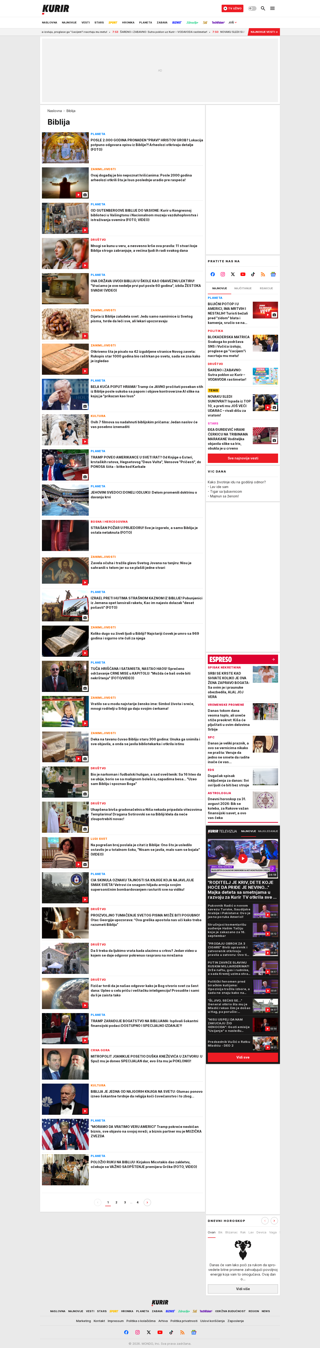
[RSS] (263, 274)
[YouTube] (243, 274)
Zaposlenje (235, 1321)
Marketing (83, 1321)
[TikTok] (253, 274)
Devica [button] (261, 1232)
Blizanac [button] (231, 1232)
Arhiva (163, 1321)
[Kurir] (55, 8)
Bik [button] (220, 1232)
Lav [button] (251, 1232)
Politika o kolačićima (141, 1321)
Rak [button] (243, 1232)
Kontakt (99, 1321)
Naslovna (55, 111)
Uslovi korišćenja (212, 1321)
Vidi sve (242, 1057)
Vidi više (243, 1289)
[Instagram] (223, 274)
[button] (274, 1220)
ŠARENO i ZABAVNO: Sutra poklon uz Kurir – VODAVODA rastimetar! (125, 32)
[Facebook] (213, 274)
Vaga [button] (273, 1232)
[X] (233, 274)
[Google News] (273, 274)
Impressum (116, 1321)
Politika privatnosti (184, 1321)
